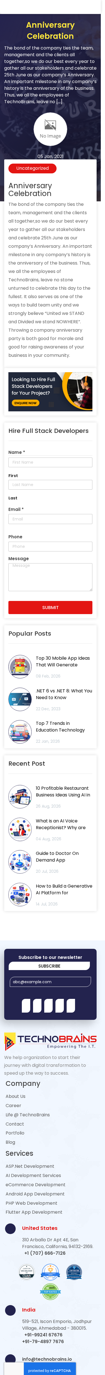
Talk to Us (52, 400)
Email (26, 312)
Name (26, 259)
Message (29, 356)
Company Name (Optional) (46, 288)
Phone (26, 340)
